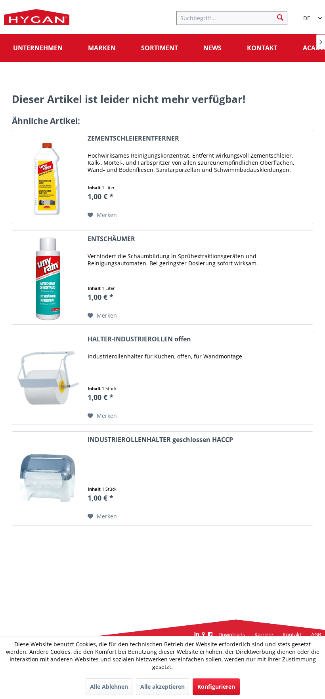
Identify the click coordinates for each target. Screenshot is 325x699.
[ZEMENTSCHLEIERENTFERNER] (48, 177)
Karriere (263, 634)
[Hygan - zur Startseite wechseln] (36, 19)
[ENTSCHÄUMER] (48, 277)
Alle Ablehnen (109, 686)
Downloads (231, 634)
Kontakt (292, 634)
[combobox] (309, 14)
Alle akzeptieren (162, 686)
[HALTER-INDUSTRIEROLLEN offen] (48, 378)
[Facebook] (210, 634)
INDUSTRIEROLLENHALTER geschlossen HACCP (160, 440)
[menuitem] (235, 17)
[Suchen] (280, 17)
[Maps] (203, 634)
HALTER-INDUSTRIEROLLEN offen (139, 339)
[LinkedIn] (196, 634)
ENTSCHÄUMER (111, 239)
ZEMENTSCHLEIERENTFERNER (133, 138)
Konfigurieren (216, 686)
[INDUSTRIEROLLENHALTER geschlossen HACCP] (48, 478)
